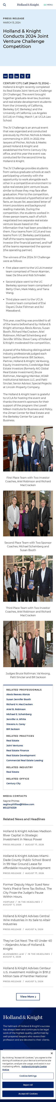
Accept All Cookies (28, 1093)
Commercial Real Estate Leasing (24, 760)
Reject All (28, 1085)
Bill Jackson (13, 729)
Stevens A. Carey (15, 724)
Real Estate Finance (17, 750)
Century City (13, 783)
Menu (50, 5)
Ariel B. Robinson (16, 709)
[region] (28, 1075)
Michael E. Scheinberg (19, 714)
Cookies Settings (28, 1076)
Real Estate (12, 740)
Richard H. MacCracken (19, 704)
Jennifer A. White (16, 719)
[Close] (51, 1053)
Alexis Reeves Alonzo (18, 694)
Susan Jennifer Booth (18, 699)
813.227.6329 (9, 807)
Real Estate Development (20, 755)
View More (27, 996)
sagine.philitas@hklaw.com (18, 804)
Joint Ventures (14, 745)
